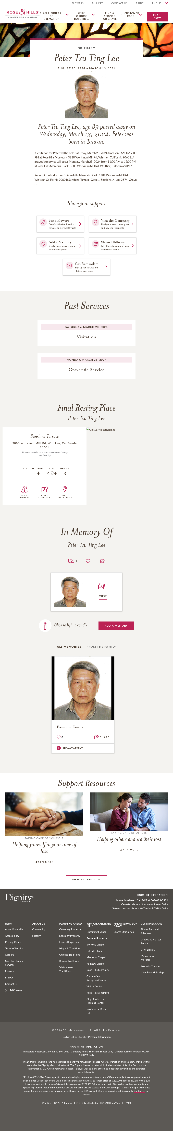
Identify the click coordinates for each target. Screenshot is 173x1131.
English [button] (158, 3)
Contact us (139, 1091)
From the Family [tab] (101, 646)
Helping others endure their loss (129, 836)
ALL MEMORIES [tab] (69, 646)
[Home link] (22, 12)
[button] (140, 4)
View (103, 596)
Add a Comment (73, 748)
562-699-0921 (159, 900)
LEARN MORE (44, 862)
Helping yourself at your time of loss (44, 846)
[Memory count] (71, 560)
